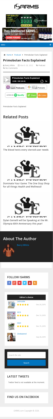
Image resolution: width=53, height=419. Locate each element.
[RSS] (35, 283)
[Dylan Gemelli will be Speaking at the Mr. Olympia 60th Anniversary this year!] (26, 204)
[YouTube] (30, 283)
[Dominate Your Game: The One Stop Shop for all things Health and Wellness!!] (26, 168)
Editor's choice (26, 297)
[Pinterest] (19, 283)
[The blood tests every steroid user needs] (26, 134)
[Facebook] (9, 283)
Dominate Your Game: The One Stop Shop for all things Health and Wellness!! (26, 185)
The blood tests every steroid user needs (26, 149)
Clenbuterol (22, 334)
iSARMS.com (19, 410)
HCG (19, 312)
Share (33, 95)
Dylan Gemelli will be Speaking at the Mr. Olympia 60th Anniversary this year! (25, 222)
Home (9, 55)
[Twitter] (25, 283)
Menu (3, 45)
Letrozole (21, 301)
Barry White (10, 65)
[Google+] (14, 283)
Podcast (17, 55)
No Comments (11, 68)
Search (26, 363)
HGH (19, 323)
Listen (43, 95)
